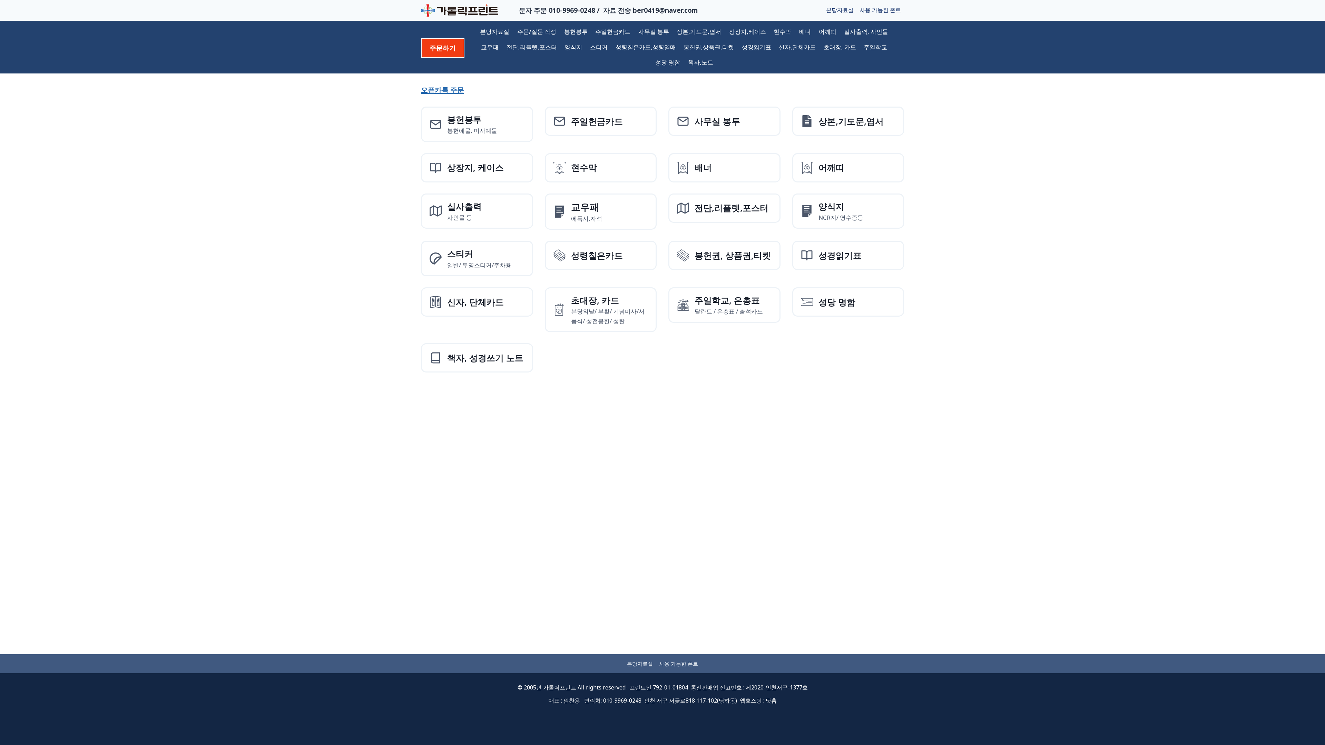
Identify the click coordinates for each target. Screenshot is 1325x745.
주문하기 (443, 47)
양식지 (573, 47)
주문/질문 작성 (536, 32)
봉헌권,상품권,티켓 (709, 47)
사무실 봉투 (653, 32)
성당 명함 (667, 62)
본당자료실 (840, 10)
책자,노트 (700, 62)
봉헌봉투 (576, 32)
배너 (805, 32)
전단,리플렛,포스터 (532, 47)
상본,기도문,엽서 (699, 32)
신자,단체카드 (797, 47)
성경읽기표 (756, 47)
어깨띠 (827, 32)
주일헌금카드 (612, 32)
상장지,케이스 (747, 32)
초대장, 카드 (840, 47)
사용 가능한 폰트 (880, 10)
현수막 (782, 32)
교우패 (490, 47)
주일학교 (875, 47)
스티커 (599, 47)
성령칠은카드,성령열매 (646, 47)
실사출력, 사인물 (866, 32)
